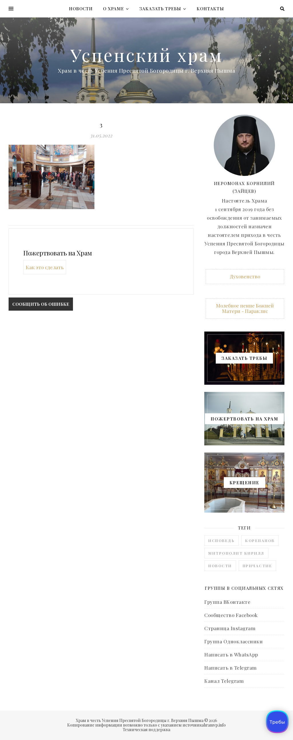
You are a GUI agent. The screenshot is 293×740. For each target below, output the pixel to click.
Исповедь (221, 540)
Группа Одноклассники (233, 641)
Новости (81, 8)
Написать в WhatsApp (231, 654)
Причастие (257, 565)
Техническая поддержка (146, 729)
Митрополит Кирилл (236, 553)
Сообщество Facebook (231, 615)
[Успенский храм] (146, 60)
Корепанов (260, 540)
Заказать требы (160, 8)
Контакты (210, 8)
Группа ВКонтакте (227, 602)
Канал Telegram (224, 681)
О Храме (113, 8)
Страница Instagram (230, 628)
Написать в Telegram (230, 667)
